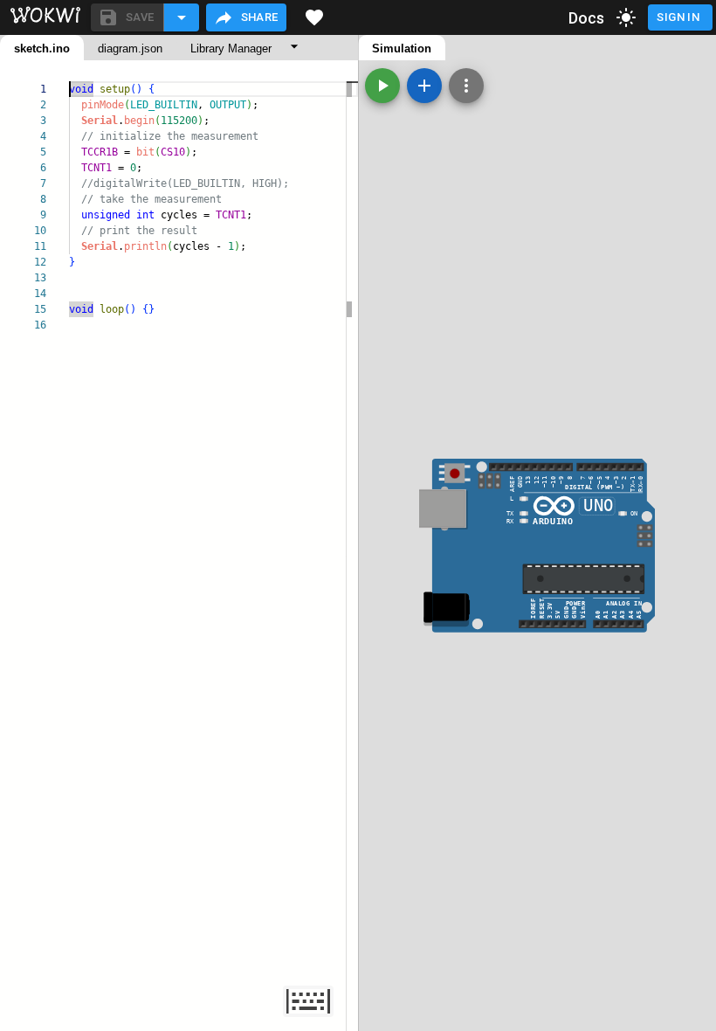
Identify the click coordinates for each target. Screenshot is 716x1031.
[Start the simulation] (382, 85)
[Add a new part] (424, 85)
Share (260, 17)
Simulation (401, 48)
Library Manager (231, 48)
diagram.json (130, 48)
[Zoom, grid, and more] (466, 85)
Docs (586, 18)
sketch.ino (42, 48)
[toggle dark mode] (626, 17)
